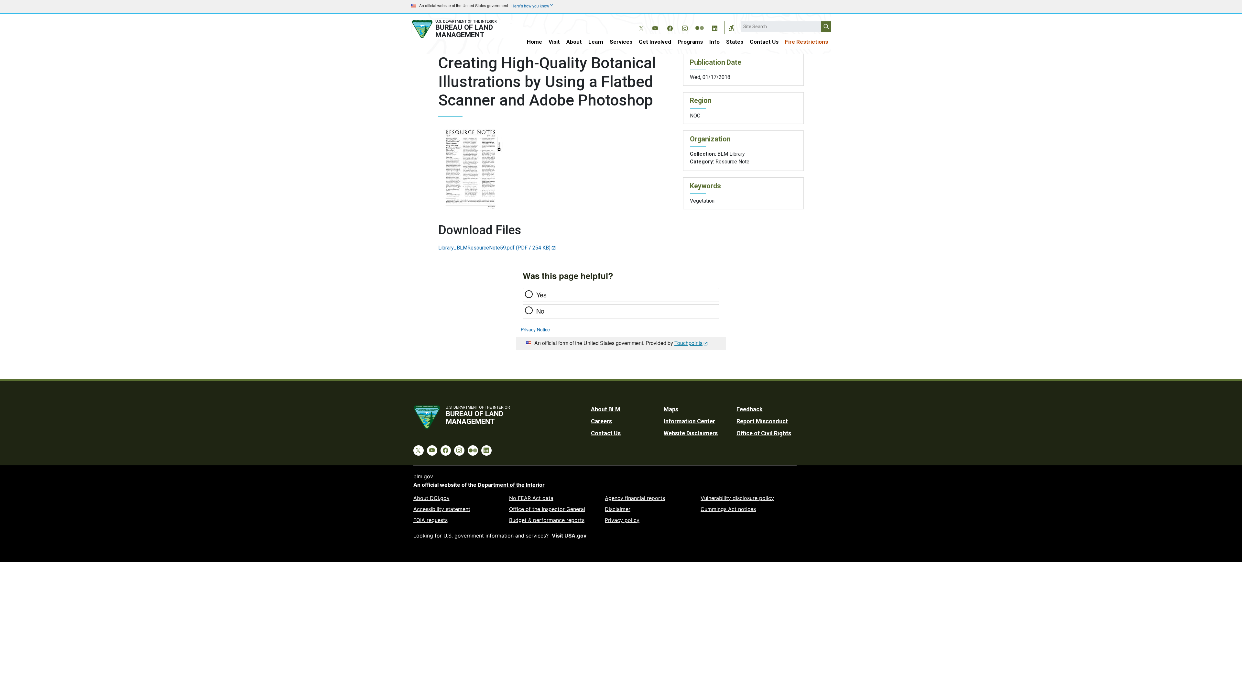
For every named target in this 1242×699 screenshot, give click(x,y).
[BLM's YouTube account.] (655, 27)
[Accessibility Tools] (731, 27)
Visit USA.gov (569, 535)
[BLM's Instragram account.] (685, 27)
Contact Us (764, 42)
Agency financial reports (635, 498)
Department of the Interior (511, 485)
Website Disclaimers (691, 433)
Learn (595, 42)
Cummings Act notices (728, 509)
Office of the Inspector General (547, 509)
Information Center (689, 421)
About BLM (605, 409)
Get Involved (655, 42)
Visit (554, 42)
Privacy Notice (535, 329)
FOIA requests (430, 520)
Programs (690, 42)
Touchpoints (688, 343)
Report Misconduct (762, 421)
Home (534, 42)
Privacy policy (622, 520)
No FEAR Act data (531, 498)
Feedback (749, 409)
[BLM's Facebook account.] (670, 27)
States (734, 42)
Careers (601, 421)
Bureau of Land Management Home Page (461, 29)
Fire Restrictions (806, 42)
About (574, 42)
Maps (671, 409)
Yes (541, 294)
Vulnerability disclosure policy (737, 498)
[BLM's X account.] (640, 23)
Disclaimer (617, 509)
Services (621, 42)
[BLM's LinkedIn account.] (714, 27)
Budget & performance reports (546, 520)
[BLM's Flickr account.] (699, 23)
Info (714, 42)
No (540, 311)
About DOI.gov (431, 498)
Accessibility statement (441, 509)
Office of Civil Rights (763, 433)
